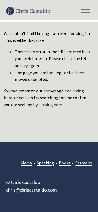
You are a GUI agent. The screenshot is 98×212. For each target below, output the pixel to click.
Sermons (83, 163)
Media (26, 163)
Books (65, 163)
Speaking (45, 163)
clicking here (50, 104)
